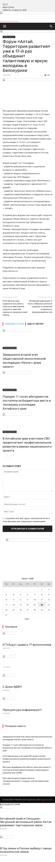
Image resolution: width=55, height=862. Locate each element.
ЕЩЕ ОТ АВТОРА (35, 324)
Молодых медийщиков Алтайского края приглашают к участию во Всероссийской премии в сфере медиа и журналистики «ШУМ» (27, 770)
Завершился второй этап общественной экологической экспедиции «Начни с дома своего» (27, 738)
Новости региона (9, 348)
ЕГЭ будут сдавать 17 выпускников (27, 644)
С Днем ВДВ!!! (12, 686)
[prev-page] (4, 457)
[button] (4, 26)
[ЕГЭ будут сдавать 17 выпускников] (27, 636)
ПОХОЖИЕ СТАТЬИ (14, 324)
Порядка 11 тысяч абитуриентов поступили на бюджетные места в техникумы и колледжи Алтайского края (27, 748)
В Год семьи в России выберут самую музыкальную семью (26, 850)
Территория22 (46, 800)
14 (35, 599)
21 (35, 604)
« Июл (26, 619)
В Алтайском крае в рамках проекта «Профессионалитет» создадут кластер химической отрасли (25, 781)
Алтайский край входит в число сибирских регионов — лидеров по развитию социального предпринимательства (40, 306)
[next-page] (8, 457)
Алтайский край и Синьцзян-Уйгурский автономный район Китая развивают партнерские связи (25, 822)
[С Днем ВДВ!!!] (27, 678)
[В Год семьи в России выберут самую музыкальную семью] (27, 840)
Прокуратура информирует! (22, 709)
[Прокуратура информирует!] (27, 701)
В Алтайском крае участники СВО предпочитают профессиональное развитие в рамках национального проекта (27, 759)
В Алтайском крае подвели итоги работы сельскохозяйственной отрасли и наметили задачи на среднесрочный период (15, 308)
